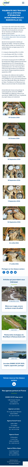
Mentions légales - (14, 460)
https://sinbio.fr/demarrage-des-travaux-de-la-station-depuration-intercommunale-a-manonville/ (14, 37)
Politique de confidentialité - (14, 461)
